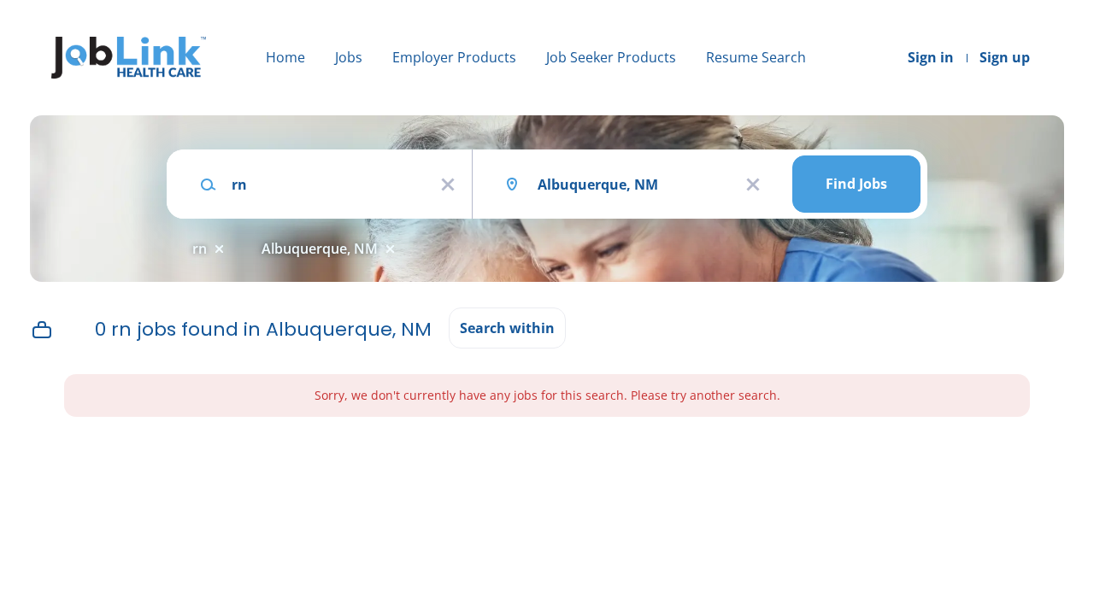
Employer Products (454, 57)
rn (199, 248)
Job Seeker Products (611, 57)
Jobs (348, 57)
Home (285, 57)
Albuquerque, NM (320, 248)
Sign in (931, 57)
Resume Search (756, 57)
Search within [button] (507, 328)
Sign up (1004, 57)
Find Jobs (856, 183)
